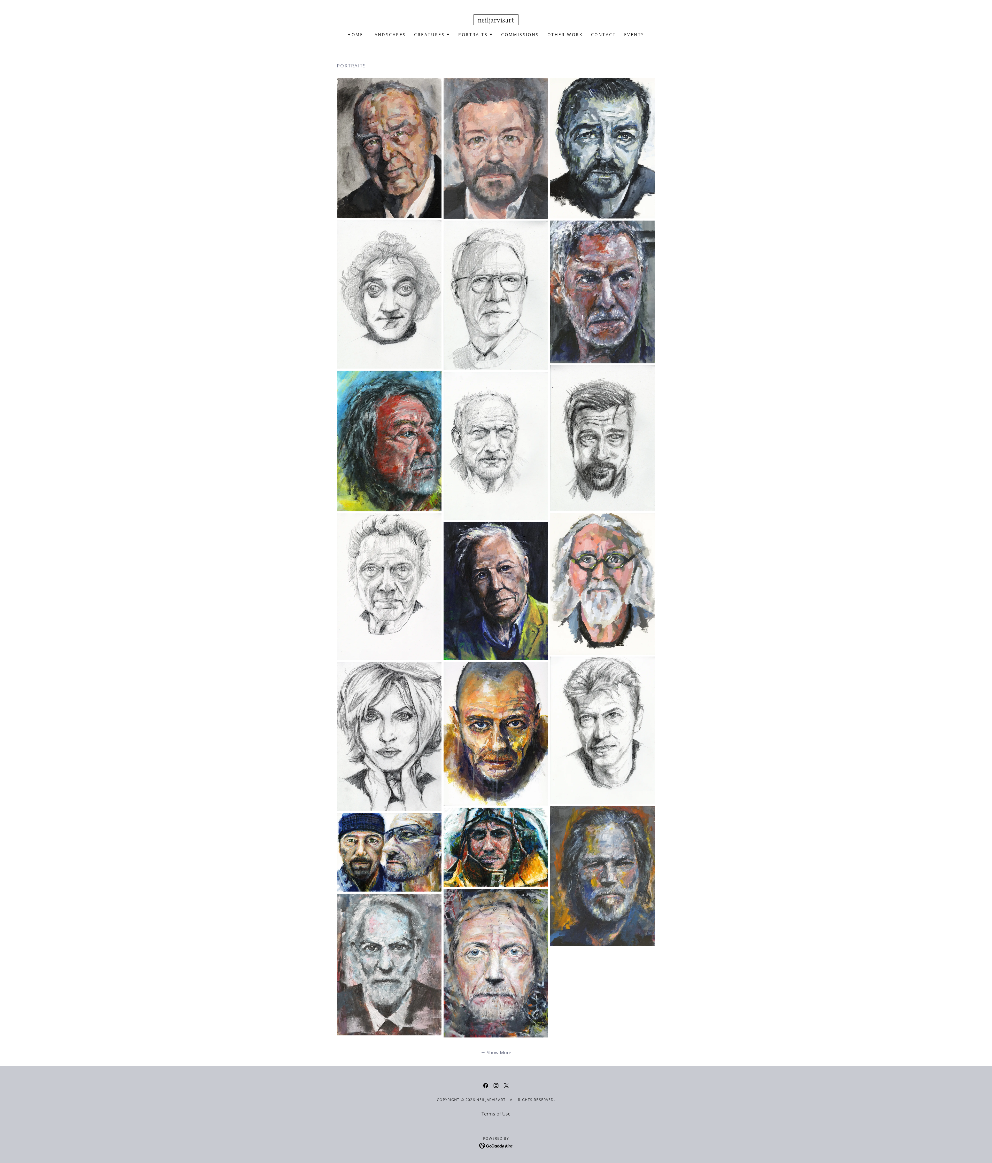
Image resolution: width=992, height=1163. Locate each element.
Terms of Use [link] (496, 1114)
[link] (496, 21)
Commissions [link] (520, 34)
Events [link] (634, 34)
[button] (432, 35)
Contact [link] (603, 34)
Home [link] (355, 34)
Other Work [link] (565, 34)
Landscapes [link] (388, 34)
